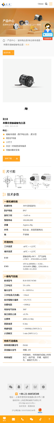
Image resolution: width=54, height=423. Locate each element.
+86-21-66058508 (29, 393)
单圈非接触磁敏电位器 (13, 45)
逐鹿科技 (31, 406)
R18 (27, 45)
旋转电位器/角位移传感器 (29, 40)
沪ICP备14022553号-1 (27, 403)
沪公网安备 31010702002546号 (23, 410)
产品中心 (11, 40)
